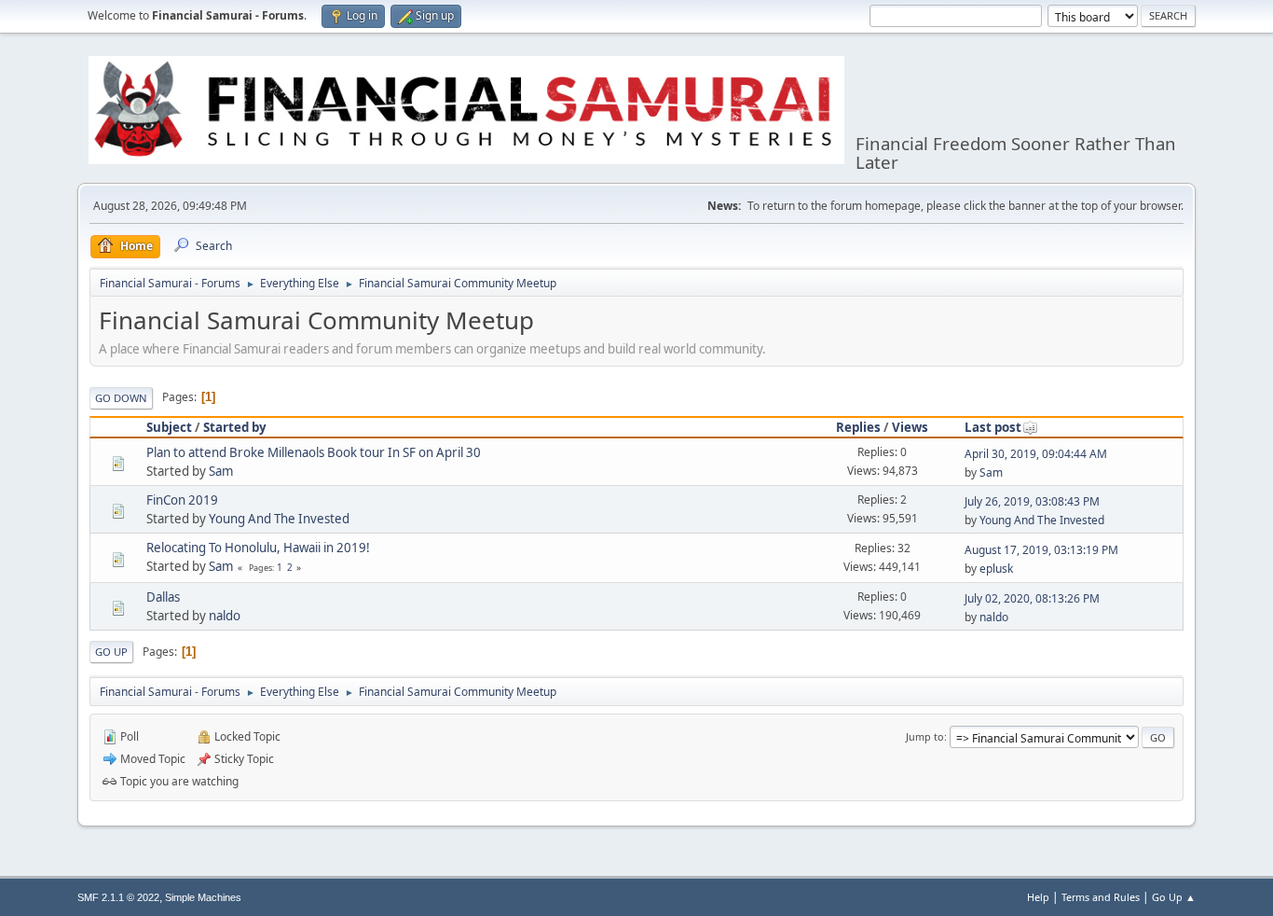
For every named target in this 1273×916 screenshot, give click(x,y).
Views (910, 427)
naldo (224, 615)
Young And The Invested (279, 518)
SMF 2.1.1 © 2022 (118, 897)
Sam (221, 471)
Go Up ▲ (1174, 897)
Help (1038, 897)
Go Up (111, 652)
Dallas (163, 597)
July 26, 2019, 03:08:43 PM (1032, 501)
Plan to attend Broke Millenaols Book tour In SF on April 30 (313, 452)
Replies (858, 427)
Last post (993, 427)
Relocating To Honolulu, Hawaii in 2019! (258, 547)
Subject (169, 427)
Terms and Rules (1100, 897)
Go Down (121, 398)
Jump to (925, 736)
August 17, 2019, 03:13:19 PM (1041, 550)
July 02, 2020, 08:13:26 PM (1032, 598)
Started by (235, 427)
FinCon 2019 (182, 500)
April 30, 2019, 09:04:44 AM (1036, 454)
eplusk (996, 568)
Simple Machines (203, 897)
